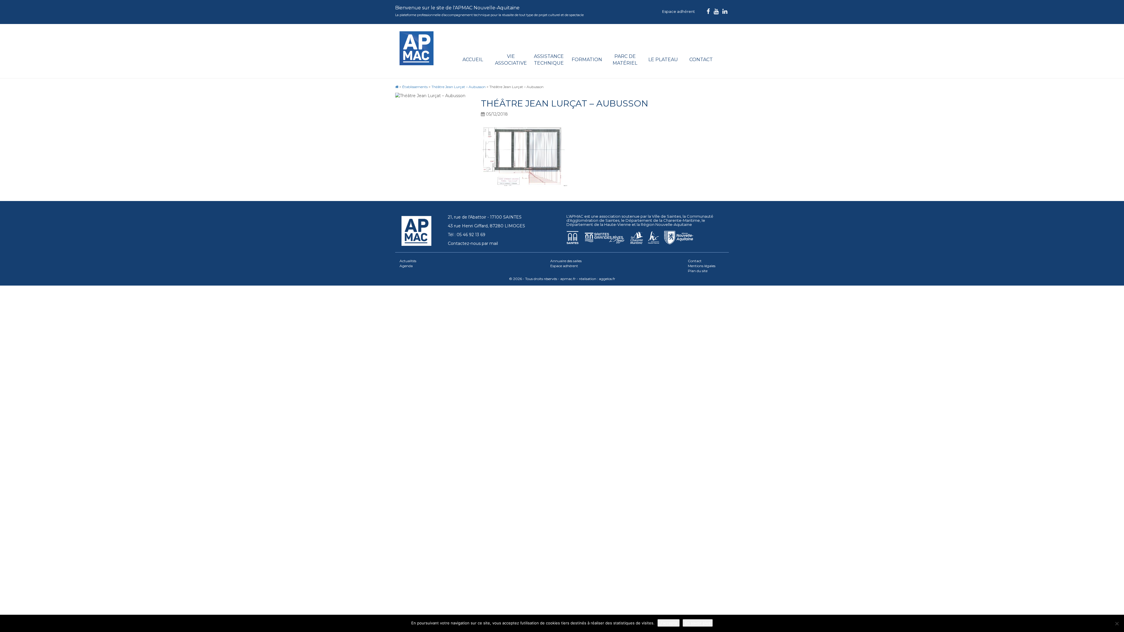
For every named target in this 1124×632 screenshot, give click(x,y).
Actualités (408, 261)
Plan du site (697, 271)
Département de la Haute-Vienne (598, 224)
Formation (587, 59)
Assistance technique (549, 60)
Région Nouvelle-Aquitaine (666, 224)
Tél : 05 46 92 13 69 (466, 234)
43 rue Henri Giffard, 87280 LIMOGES (486, 226)
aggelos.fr (607, 278)
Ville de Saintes (666, 216)
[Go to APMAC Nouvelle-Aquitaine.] (396, 87)
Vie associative (511, 60)
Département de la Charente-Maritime (663, 220)
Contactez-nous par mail (473, 243)
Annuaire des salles (566, 261)
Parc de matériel (625, 60)
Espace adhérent (678, 11)
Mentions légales (701, 266)
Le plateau (663, 59)
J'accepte (668, 623)
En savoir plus (697, 623)
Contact (701, 59)
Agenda (406, 266)
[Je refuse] (1117, 623)
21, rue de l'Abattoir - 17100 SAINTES (485, 217)
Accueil (472, 59)
